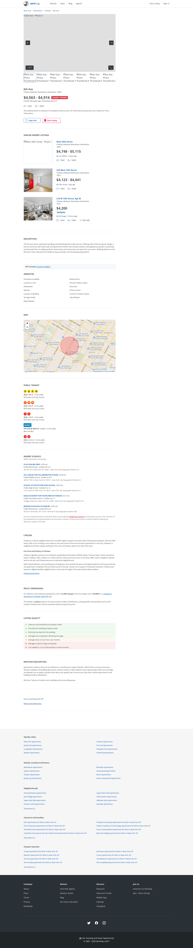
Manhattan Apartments (33, 767)
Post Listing (155, 3)
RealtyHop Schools (76, 516)
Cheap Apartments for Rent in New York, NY (41, 851)
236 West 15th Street (66, 170)
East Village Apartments (33, 796)
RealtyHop (28, 906)
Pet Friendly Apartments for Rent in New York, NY (43, 862)
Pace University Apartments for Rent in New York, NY (44, 826)
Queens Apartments (32, 771)
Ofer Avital (63, 184)
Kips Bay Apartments (104, 804)
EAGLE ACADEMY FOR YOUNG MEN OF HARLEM (43, 496)
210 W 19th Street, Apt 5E (68, 198)
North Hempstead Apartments (108, 778)
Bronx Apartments (103, 774)
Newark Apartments (32, 752)
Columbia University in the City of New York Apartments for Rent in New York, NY (55, 833)
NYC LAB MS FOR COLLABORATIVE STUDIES (41, 475)
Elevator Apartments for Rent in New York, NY (41, 855)
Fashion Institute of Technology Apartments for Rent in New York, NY (123, 826)
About (26, 889)
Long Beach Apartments (33, 749)
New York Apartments (32, 741)
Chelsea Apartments (31, 573)
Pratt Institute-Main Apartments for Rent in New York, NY (118, 829)
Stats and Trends (103, 893)
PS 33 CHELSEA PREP (32, 464)
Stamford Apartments (105, 752)
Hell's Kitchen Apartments (106, 796)
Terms (26, 897)
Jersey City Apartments (32, 745)
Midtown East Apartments (106, 800)
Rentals (53, 3)
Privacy (27, 902)
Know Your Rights (43, 266)
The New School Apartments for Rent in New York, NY (44, 829)
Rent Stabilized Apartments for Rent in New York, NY (116, 862)
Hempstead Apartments (105, 771)
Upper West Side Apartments (107, 793)
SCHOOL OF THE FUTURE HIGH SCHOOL (39, 485)
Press (26, 893)
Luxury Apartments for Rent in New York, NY (113, 855)
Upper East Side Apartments (35, 800)
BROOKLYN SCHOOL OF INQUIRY (37, 506)
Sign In (166, 3)
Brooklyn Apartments (104, 767)
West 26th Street (64, 141)
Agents (79, 3)
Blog (70, 3)
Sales (62, 3)
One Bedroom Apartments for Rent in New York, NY (116, 859)
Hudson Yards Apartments (34, 804)
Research (100, 889)
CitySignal (100, 906)
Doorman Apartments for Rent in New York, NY (114, 851)
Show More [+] (29, 808)
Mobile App (101, 897)
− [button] (27, 327)
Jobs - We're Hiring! (141, 893)
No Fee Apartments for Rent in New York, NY (41, 859)
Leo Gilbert (63, 156)
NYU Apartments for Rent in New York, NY (40, 822)
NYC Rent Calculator (69, 902)
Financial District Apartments (35, 793)
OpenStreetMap (110, 371)
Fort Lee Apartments (104, 745)
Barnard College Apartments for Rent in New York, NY (117, 833)
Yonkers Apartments (104, 741)
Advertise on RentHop (142, 889)
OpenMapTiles (98, 371)
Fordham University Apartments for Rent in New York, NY (118, 822)
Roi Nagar (62, 216)
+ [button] (27, 323)
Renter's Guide (66, 893)
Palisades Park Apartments (106, 749)
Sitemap (100, 902)
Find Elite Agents (67, 889)
